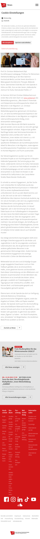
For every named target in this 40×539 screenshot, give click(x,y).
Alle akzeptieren (8, 42)
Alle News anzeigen (12, 367)
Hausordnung (9, 518)
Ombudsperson (17, 462)
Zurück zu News (10, 328)
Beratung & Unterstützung (11, 456)
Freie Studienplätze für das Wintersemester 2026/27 (25, 350)
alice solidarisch (29, 98)
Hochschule (4, 411)
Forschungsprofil (17, 419)
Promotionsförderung (17, 454)
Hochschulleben (11, 467)
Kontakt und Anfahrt (7, 516)
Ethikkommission (17, 447)
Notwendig (7, 18)
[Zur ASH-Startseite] (3, 5)
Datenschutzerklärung (9, 48)
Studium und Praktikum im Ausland (32, 419)
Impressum (17, 516)
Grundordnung (19, 518)
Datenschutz (26, 516)
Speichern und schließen (22, 42)
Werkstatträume (10, 447)
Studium (11, 411)
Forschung (17, 411)
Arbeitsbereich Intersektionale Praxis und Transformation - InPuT (11, 483)
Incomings (31, 424)
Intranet (27, 518)
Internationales (32, 411)
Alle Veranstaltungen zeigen (15, 397)
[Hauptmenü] (36, 5)
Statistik (6, 21)
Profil (3, 416)
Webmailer (35, 518)
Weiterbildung (24, 412)
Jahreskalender (17, 521)
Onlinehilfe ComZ (6, 521)
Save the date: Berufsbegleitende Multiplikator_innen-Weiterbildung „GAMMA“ (16, 381)
